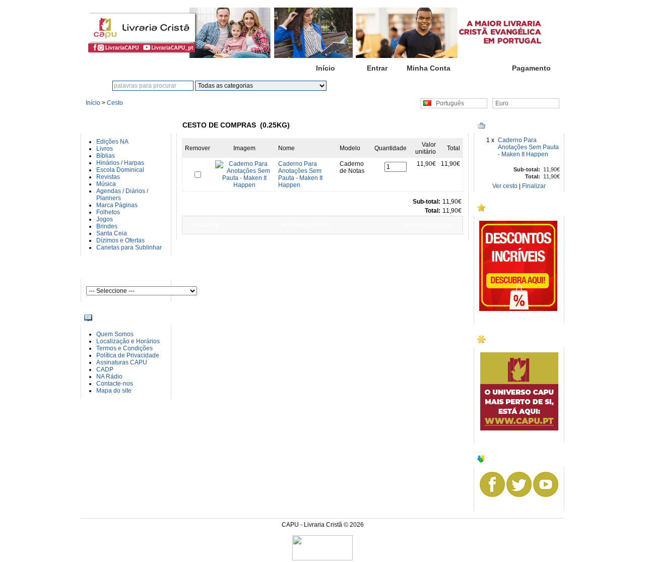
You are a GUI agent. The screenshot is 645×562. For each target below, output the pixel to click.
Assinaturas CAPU (121, 362)
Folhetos (108, 212)
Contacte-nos (114, 383)
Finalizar (534, 186)
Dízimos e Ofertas (120, 240)
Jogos (104, 219)
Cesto (480, 68)
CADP (104, 369)
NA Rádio (109, 376)
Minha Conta (428, 68)
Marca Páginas (117, 205)
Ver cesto (505, 186)
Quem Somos (115, 334)
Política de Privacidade (127, 355)
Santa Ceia (111, 233)
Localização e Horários (128, 341)
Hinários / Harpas (120, 162)
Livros (104, 148)
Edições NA (112, 141)
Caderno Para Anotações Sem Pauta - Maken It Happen (528, 147)
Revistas (108, 176)
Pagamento (531, 68)
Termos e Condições (124, 348)
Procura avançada (398, 85)
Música (106, 184)
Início (325, 68)
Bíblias (105, 155)
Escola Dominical (120, 169)
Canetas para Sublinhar (129, 247)
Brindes (106, 226)
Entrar (377, 68)
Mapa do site (114, 390)
